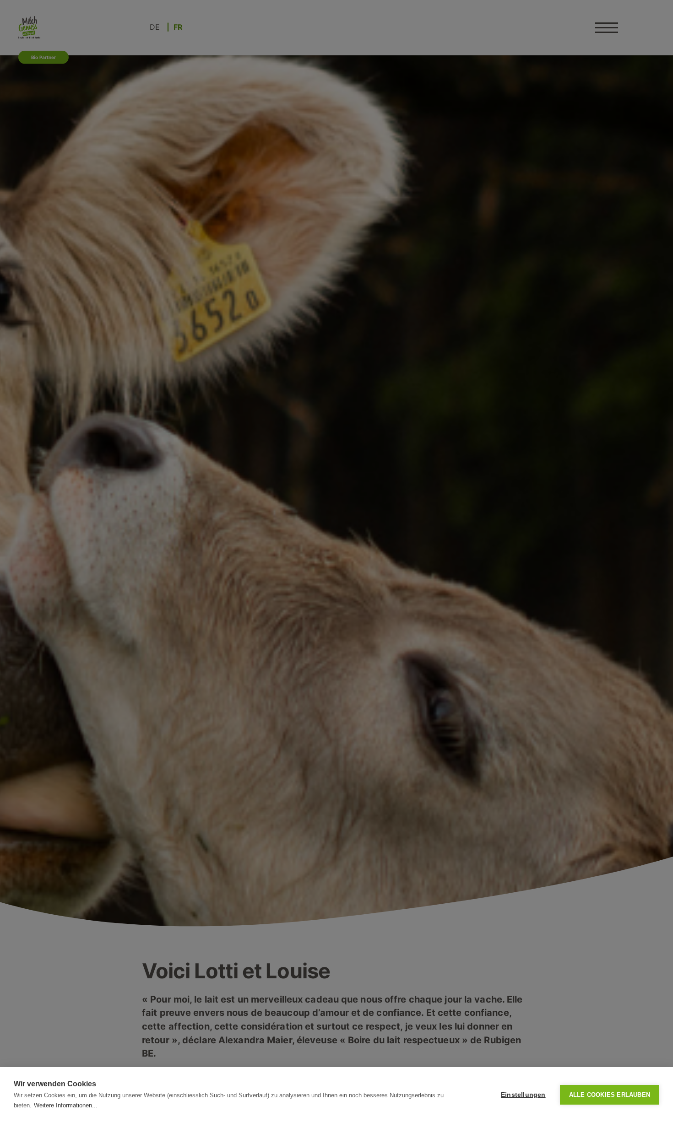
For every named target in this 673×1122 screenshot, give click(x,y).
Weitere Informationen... (66, 1105)
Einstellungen (523, 1094)
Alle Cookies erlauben (609, 1094)
